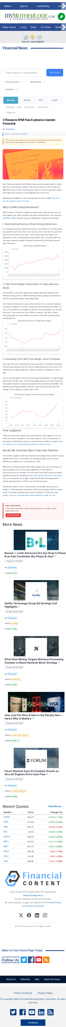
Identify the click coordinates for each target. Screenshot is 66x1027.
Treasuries (10, 112)
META (6, 841)
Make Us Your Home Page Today (22, 950)
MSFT (6, 846)
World (58, 27)
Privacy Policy (54, 902)
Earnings (15, 623)
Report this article (13, 515)
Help (37, 979)
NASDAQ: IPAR (9, 218)
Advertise (25, 979)
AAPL (6, 821)
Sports (24, 6)
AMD (6, 826)
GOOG (7, 836)
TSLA (6, 861)
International (43, 107)
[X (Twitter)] (21, 916)
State (33, 27)
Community (43, 6)
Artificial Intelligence (19, 791)
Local (23, 27)
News (7, 6)
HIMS (14, 741)
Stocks (27, 100)
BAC (6, 831)
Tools (54, 100)
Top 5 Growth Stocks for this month (47, 475)
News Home (9, 27)
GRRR (15, 629)
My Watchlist (35, 82)
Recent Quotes (12, 82)
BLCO (15, 573)
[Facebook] (29, 916)
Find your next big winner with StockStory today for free (32, 495)
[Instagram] (44, 916)
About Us (11, 979)
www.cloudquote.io (33, 895)
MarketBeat (12, 567)
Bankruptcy (16, 679)
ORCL (6, 856)
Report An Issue (52, 979)
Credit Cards (16, 735)
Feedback (33, 1022)
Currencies (29, 107)
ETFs (41, 100)
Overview (10, 107)
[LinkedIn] (37, 916)
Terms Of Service (35, 905)
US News (46, 27)
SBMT (15, 685)
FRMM (15, 796)
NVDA (6, 851)
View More (54, 806)
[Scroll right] (63, 6)
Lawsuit (25, 735)
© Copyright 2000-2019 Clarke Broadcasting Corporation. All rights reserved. (33, 1001)
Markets (11, 100)
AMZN (6, 817)
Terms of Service (23, 993)
